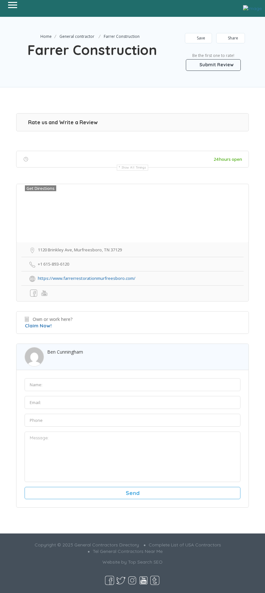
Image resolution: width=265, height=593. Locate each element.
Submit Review (216, 65)
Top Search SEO (145, 562)
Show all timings (134, 167)
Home (46, 36)
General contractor (76, 36)
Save (200, 38)
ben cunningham (65, 352)
